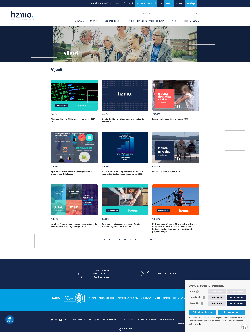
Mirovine (94, 21)
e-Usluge (191, 3)
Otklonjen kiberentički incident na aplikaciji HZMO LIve (73, 120)
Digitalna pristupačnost (101, 3)
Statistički (194, 303)
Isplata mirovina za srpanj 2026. (166, 171)
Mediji (175, 21)
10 (146, 239)
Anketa (169, 3)
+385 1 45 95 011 (101, 273)
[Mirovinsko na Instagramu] (56, 319)
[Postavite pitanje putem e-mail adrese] (145, 274)
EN (160, 3)
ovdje (199, 324)
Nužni (192, 291)
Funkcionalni (195, 297)
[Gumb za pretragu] (196, 13)
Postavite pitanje (145, 3)
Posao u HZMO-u (191, 21)
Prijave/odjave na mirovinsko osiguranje (147, 21)
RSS (117, 3)
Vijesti (157, 298)
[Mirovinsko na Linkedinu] (65, 319)
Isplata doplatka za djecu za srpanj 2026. (170, 119)
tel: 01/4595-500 (110, 319)
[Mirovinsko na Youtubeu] (60, 319)
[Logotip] (22, 15)
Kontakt (179, 3)
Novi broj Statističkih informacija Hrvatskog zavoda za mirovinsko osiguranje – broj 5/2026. (74, 225)
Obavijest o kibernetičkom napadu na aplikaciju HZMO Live (123, 120)
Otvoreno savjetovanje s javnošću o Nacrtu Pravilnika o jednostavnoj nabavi (121, 225)
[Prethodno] (151, 239)
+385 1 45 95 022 (101, 276)
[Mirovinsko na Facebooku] (52, 319)
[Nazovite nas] (80, 275)
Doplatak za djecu (113, 21)
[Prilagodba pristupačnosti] (124, 3)
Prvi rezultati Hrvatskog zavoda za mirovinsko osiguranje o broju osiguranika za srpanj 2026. (122, 172)
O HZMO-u (79, 21)
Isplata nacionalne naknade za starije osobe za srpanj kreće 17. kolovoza (71, 172)
